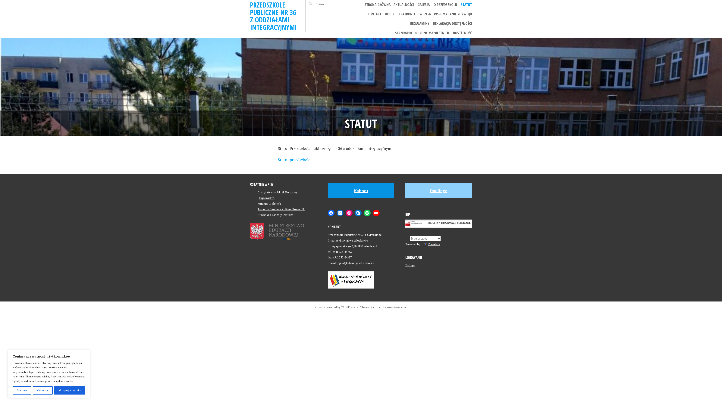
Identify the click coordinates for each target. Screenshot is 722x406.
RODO (389, 14)
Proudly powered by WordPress (335, 307)
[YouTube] (376, 213)
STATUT (466, 4)
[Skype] (358, 213)
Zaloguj (410, 265)
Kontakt (374, 14)
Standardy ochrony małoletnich (422, 32)
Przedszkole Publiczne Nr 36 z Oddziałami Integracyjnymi (273, 16)
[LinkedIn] (340, 213)
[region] (49, 374)
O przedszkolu (445, 4)
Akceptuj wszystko (69, 390)
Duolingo (438, 190)
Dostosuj (22, 390)
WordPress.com (397, 307)
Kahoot (361, 190)
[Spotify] (367, 213)
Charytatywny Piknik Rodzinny (277, 192)
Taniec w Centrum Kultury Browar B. (281, 209)
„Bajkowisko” (266, 198)
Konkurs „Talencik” (270, 203)
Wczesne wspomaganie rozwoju (445, 14)
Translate (434, 244)
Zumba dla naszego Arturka (275, 215)
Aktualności (404, 4)
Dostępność (462, 32)
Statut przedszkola (294, 159)
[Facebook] (331, 213)
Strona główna (378, 4)
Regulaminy (419, 23)
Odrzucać (43, 390)
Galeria (424, 4)
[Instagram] (349, 213)
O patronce (406, 14)
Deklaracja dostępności (452, 23)
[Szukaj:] (331, 4)
